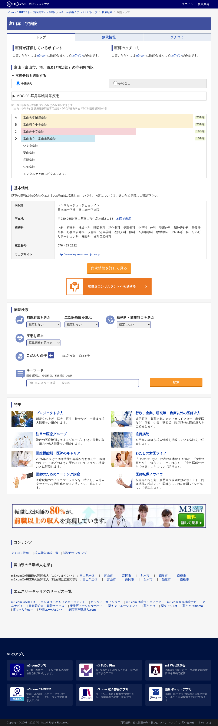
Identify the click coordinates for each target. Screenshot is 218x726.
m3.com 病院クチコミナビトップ (78, 12)
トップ (41, 37)
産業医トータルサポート (86, 605)
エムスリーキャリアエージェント (62, 602)
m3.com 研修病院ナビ (182, 602)
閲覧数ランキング (75, 553)
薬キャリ (149, 605)
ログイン (187, 4)
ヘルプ (172, 722)
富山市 (108, 575)
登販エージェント (51, 609)
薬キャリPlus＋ (23, 609)
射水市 (145, 575)
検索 (176, 382)
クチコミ (177, 37)
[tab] (41, 37)
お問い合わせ (186, 722)
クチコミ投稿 (20, 553)
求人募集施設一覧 (46, 553)
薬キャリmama (192, 605)
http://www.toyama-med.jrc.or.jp (79, 254)
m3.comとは (204, 722)
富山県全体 (87, 575)
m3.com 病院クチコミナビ (144, 602)
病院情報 (109, 37)
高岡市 (126, 575)
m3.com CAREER (23, 602)
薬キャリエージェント (123, 605)
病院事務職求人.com (82, 609)
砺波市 (163, 575)
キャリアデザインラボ (105, 602)
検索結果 (107, 12)
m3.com (41, 55)
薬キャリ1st (169, 605)
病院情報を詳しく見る (109, 268)
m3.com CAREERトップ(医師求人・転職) (31, 12)
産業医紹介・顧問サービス (46, 605)
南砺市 (181, 575)
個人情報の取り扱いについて (149, 722)
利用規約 (125, 722)
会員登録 (203, 4)
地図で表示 (123, 218)
